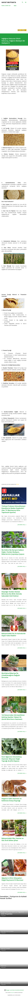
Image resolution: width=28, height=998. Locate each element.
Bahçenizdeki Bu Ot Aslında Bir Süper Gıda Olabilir (14, 634)
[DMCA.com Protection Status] (22, 30)
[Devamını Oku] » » (22, 524)
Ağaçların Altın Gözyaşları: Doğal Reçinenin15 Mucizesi (12, 879)
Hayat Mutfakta (9, 2)
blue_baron (12, 992)
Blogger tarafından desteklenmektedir (15, 990)
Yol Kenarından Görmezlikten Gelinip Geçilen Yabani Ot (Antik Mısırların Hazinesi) (13, 717)
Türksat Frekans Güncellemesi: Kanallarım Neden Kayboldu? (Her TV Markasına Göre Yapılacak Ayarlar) (14, 509)
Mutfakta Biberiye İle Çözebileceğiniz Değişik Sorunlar (11, 675)
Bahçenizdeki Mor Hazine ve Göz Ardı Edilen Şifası (13, 839)
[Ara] (22, 2)
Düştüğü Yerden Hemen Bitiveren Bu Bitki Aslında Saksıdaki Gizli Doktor (12, 594)
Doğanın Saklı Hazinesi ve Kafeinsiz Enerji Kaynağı (11, 799)
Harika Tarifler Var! (6, 5)
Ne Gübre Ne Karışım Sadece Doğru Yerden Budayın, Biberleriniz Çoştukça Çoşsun (13, 552)
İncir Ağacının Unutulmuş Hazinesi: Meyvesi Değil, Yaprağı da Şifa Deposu (12, 759)
